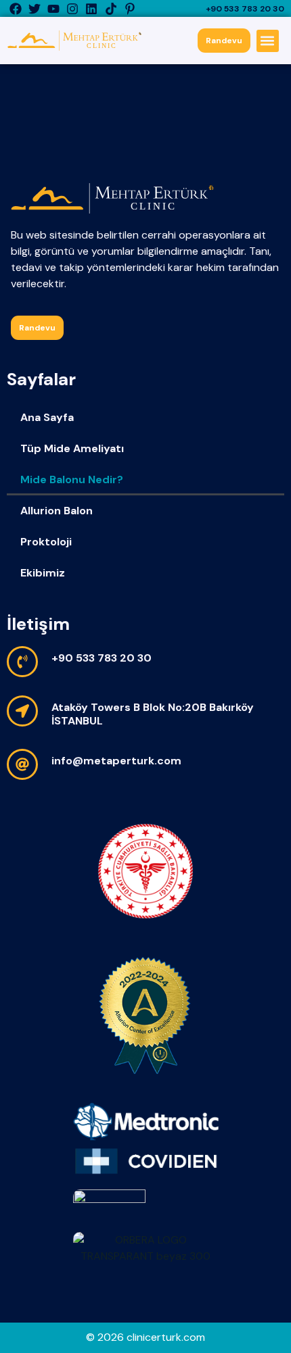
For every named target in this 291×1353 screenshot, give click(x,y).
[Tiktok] (110, 8)
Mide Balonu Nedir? (71, 479)
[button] (267, 41)
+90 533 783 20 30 (245, 8)
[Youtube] (53, 8)
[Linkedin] (91, 8)
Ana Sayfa (47, 417)
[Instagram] (72, 8)
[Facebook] (15, 8)
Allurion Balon (56, 510)
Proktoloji (46, 542)
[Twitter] (34, 8)
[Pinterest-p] (129, 8)
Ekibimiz (42, 573)
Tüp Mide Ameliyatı (72, 448)
